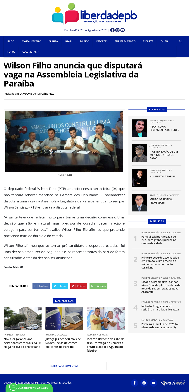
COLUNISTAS (29, 51)
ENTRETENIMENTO (125, 41)
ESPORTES (101, 41)
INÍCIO (10, 41)
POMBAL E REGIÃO (31, 41)
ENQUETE (148, 41)
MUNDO (84, 41)
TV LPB (164, 41)
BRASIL (69, 41)
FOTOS (11, 51)
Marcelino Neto (45, 93)
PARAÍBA (53, 41)
